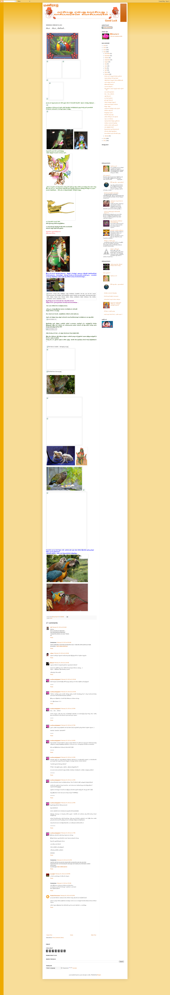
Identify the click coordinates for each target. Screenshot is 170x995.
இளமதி (52, 662)
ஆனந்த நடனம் (113, 166)
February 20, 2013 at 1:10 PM (68, 757)
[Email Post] (67, 616)
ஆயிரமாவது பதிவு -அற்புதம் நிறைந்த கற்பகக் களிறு (116, 265)
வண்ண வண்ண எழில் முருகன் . (111, 125)
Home (71, 935)
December (107, 53)
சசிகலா (52, 653)
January (107, 136)
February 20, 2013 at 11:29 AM (61, 653)
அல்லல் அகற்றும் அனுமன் (110, 102)
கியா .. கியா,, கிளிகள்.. (109, 94)
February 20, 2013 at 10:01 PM (64, 860)
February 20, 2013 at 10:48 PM (62, 873)
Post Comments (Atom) (58, 937)
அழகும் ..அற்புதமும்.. (115, 249)
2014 (104, 49)
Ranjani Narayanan (55, 895)
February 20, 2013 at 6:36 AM (59, 627)
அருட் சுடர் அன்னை (108, 118)
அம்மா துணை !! (106, 175)
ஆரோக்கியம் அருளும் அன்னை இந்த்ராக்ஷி (113, 80)
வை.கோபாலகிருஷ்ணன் (55, 679)
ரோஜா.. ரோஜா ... (107, 106)
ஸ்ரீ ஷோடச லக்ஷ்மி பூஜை (109, 240)
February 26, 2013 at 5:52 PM (67, 895)
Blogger (99, 975)
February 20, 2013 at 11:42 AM (68, 691)
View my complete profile (116, 36)
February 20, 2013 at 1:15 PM (68, 802)
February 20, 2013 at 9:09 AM (64, 642)
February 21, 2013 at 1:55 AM (64, 883)
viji (51, 627)
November (107, 55)
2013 (104, 51)
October (107, 57)
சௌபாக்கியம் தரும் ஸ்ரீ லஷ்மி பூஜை (112, 133)
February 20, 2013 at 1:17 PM (68, 833)
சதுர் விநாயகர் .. (107, 96)
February (107, 74)
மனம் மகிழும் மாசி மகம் (109, 82)
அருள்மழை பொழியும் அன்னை (111, 104)
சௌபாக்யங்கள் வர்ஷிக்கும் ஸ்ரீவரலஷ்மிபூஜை (116, 221)
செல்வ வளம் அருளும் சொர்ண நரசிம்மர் (113, 76)
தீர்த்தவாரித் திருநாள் (109, 84)
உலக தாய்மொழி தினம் (109, 92)
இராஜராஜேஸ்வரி (55, 616)
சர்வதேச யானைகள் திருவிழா (110, 123)
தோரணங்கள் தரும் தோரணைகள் (111, 129)
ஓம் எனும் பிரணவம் (108, 100)
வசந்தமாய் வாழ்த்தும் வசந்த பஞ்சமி (112, 108)
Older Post (93, 935)
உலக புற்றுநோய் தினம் (109, 127)
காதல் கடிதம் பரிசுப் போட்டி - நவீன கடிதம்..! (113, 314)
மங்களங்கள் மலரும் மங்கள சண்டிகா (112, 299)
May (106, 68)
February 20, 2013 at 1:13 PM (68, 780)
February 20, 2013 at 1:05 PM (68, 708)
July (106, 64)
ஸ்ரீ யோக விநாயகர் (108, 110)
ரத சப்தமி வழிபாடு (108, 98)
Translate (74, 968)
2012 (104, 138)
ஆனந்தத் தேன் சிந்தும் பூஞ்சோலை (112, 120)
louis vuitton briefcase (62, 646)
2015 (104, 47)
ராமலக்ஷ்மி (52, 873)
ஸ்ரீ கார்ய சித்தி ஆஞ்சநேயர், (110, 131)
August (106, 62)
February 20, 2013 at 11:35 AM (68, 679)
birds (51, 618)
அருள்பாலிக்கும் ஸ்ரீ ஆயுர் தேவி (111, 78)
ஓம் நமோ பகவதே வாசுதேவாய (116, 230)
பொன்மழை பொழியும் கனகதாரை (111, 192)
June (106, 66)
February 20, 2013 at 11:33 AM (61, 662)
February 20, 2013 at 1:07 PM (68, 725)
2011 (104, 140)
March (106, 72)
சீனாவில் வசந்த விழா (109, 114)
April (106, 70)
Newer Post (49, 935)
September (107, 59)
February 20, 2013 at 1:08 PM (68, 740)
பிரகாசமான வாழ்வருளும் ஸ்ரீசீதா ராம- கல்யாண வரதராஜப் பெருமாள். (115, 304)
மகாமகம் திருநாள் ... (109, 86)
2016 (104, 45)
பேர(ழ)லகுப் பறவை (108, 112)
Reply (51, 637)
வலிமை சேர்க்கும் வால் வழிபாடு (111, 116)
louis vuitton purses (62, 866)
